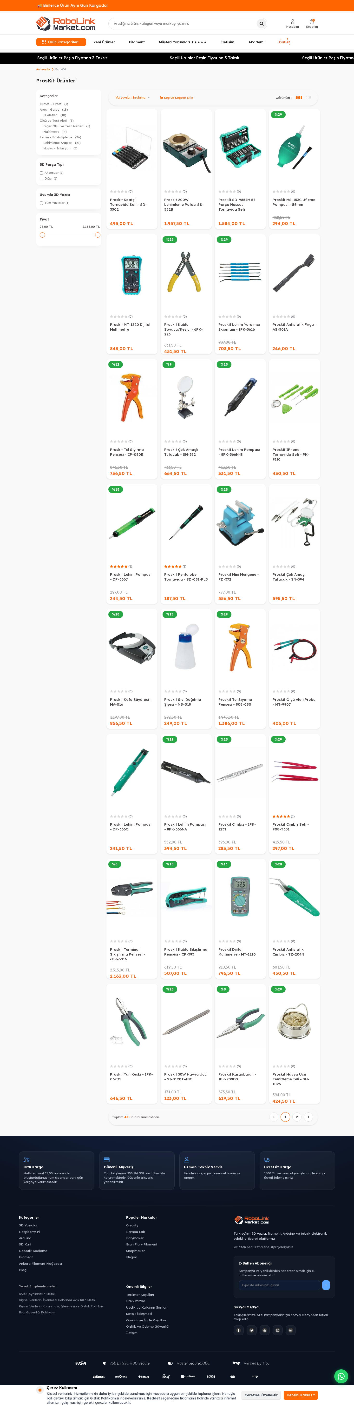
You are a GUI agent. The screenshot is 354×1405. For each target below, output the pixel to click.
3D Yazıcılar (28, 1225)
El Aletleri (54, 115)
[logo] (65, 23)
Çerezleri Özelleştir (261, 1395)
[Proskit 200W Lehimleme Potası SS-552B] (186, 147)
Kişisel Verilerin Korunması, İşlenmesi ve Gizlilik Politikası (61, 1306)
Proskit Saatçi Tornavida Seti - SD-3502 (128, 204)
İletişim (227, 42)
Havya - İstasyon (60, 148)
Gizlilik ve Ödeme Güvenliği (147, 1326)
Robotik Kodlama (33, 1251)
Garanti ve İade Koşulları (146, 1320)
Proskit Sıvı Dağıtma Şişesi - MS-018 (182, 702)
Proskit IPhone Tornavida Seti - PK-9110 (291, 454)
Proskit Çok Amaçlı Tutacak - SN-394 (290, 577)
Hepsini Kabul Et (301, 1395)
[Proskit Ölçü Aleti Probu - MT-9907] (294, 647)
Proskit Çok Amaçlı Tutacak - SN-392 (181, 452)
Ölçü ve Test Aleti (57, 120)
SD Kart (25, 1244)
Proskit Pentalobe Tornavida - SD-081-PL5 (186, 577)
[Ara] (261, 23)
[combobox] (187, 23)
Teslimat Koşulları (140, 1294)
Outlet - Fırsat (54, 104)
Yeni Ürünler (104, 42)
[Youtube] (265, 1330)
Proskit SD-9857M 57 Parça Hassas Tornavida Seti (236, 204)
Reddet (153, 1398)
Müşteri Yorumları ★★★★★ (183, 42)
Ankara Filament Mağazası (40, 1263)
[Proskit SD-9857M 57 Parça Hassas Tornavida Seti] (240, 147)
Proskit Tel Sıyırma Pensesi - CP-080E (127, 452)
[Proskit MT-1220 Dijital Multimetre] (131, 272)
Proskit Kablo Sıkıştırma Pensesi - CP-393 (185, 952)
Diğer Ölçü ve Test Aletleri (66, 126)
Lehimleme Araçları (62, 143)
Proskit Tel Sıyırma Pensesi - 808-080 (235, 702)
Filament (137, 42)
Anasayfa (43, 69)
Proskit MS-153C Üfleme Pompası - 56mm (294, 202)
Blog (22, 1270)
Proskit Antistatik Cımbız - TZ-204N (288, 952)
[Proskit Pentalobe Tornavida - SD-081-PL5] (186, 522)
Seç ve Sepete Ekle (178, 98)
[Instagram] (278, 1330)
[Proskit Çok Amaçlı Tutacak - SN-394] (294, 522)
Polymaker (135, 1238)
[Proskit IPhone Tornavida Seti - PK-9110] (294, 397)
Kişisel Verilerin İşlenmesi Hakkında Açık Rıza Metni (57, 1300)
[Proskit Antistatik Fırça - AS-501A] (294, 272)
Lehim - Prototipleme (60, 137)
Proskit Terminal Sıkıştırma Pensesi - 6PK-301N (127, 954)
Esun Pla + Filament (141, 1244)
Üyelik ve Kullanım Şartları (146, 1307)
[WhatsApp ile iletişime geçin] (341, 1376)
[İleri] (308, 1117)
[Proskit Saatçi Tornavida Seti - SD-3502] (131, 147)
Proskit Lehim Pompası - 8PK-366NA (185, 826)
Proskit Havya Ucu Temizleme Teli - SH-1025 (291, 1079)
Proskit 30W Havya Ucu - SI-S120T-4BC (185, 1076)
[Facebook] (239, 1330)
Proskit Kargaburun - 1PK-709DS (237, 1076)
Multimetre (55, 132)
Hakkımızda (135, 1301)
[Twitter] (252, 1330)
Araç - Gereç (54, 109)
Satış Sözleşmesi (139, 1313)
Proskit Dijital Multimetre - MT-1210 (237, 952)
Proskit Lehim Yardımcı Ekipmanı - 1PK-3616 (239, 327)
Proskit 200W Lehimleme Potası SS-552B (184, 204)
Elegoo (131, 1257)
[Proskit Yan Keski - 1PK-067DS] (131, 1022)
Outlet (284, 41)
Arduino (25, 1238)
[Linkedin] (291, 1330)
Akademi (256, 42)
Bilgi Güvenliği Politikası (37, 1312)
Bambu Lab (135, 1232)
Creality (132, 1225)
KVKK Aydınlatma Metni (37, 1294)
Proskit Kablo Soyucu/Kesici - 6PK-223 (183, 329)
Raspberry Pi (29, 1232)
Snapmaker (135, 1251)
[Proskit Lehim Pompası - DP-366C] (131, 772)
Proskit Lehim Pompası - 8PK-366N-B (239, 452)
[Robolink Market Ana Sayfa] (284, 1220)
